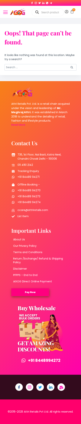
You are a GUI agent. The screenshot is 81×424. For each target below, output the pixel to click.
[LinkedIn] (43, 2)
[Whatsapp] (47, 2)
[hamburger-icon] (5, 13)
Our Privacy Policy (25, 246)
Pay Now (30, 292)
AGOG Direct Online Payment (32, 281)
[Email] (61, 387)
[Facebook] (32, 2)
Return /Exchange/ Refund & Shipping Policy (38, 260)
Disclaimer (20, 269)
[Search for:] (40, 67)
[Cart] (72, 11)
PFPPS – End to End (25, 275)
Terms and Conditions (27, 252)
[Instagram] (35, 2)
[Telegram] (50, 2)
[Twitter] (39, 2)
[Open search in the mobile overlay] (48, 12)
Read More (18, 125)
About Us (19, 239)
